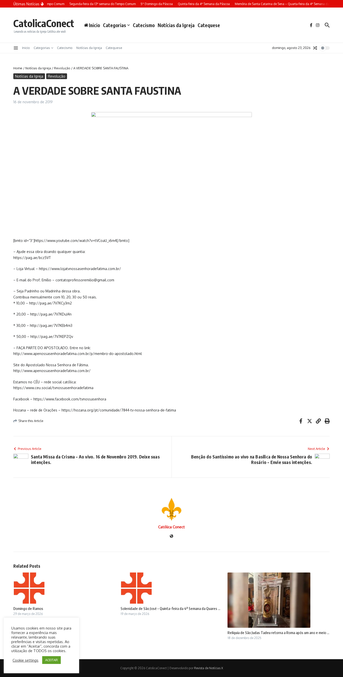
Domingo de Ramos (28, 608)
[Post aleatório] (315, 48)
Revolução (62, 68)
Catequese (209, 25)
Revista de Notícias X (208, 668)
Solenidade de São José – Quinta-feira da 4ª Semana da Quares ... (170, 608)
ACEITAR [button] (51, 660)
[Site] (171, 536)
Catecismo (144, 25)
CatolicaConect (43, 23)
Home (17, 68)
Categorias (114, 25)
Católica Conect (171, 527)
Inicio (26, 48)
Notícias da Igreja (176, 25)
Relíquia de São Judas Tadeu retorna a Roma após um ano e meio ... (278, 632)
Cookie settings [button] (25, 660)
